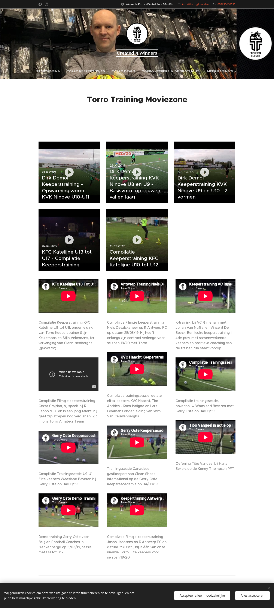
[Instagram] (46, 4)
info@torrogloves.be (195, 4)
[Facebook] (40, 4)
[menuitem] (49, 71)
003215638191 (226, 4)
